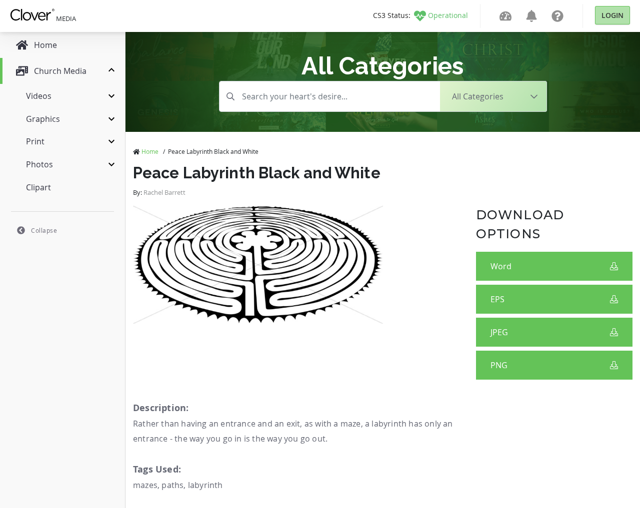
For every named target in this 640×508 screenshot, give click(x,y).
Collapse (44, 230)
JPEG (499, 332)
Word (501, 266)
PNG (499, 365)
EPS (497, 299)
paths (173, 485)
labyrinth (205, 485)
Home (150, 151)
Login (613, 15)
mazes (145, 485)
